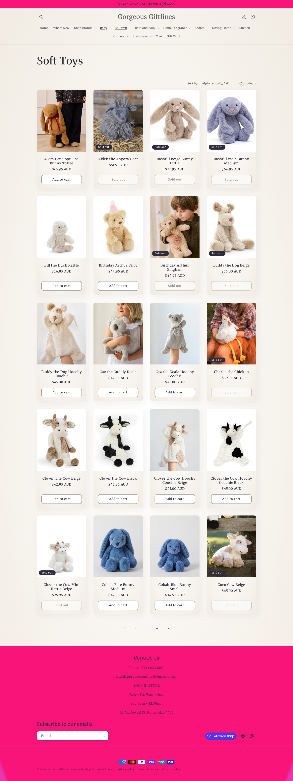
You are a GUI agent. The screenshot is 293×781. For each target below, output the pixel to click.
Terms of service (148, 769)
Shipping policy (171, 769)
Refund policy (105, 769)
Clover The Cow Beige (61, 478)
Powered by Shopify (82, 769)
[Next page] (168, 628)
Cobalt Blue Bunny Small (174, 587)
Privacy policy (126, 769)
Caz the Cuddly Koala (118, 372)
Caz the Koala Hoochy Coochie (175, 374)
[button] (41, 17)
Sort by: (193, 83)
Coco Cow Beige (231, 585)
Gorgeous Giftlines (59, 769)
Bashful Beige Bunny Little (175, 161)
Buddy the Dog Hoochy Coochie (61, 374)
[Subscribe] (104, 736)
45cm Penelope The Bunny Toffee (61, 161)
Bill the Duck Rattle (61, 265)
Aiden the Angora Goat (118, 159)
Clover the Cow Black (118, 478)
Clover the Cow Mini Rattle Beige (62, 587)
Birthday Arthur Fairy (118, 265)
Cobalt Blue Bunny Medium (118, 587)
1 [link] (125, 628)
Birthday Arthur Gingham (174, 267)
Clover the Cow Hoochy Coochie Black (231, 480)
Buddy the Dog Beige (231, 265)
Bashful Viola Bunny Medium (231, 161)
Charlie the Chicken (231, 372)
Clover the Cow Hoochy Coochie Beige (174, 480)
